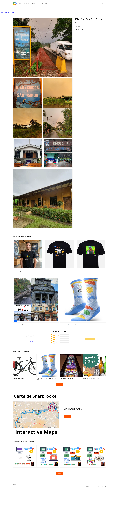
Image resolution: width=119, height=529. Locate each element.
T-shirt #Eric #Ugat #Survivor (81, 271)
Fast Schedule (62, 469)
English (15, 487)
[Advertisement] (37, 510)
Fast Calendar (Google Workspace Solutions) (44, 469)
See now (67, 416)
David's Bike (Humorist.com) (18, 378)
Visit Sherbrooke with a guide (18, 324)
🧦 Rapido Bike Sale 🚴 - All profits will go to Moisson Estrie (71, 324)
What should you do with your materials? (91, 378)
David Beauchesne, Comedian (49, 271)
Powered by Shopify (103, 486)
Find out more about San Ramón (82, 29)
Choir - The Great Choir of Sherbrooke (67, 378)
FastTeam (85, 469)
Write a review (90, 339)
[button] (100, 3)
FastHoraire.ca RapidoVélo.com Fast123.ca (93, 486)
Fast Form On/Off (16, 469)
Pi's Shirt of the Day (17, 271)
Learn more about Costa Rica (7, 12)
